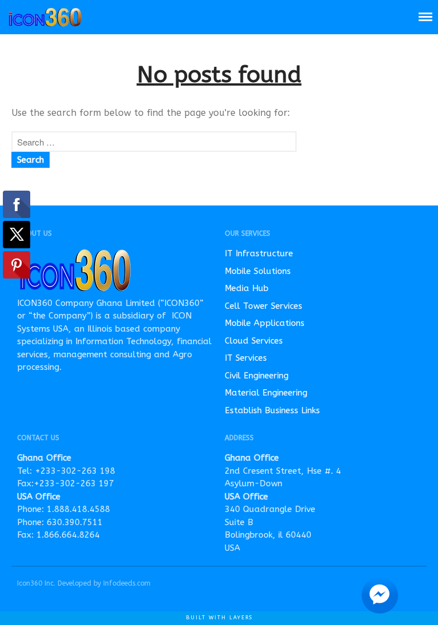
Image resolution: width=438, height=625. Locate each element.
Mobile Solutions (258, 271)
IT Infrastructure (259, 253)
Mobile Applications (265, 323)
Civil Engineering (257, 375)
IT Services (246, 358)
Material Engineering (266, 393)
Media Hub (247, 288)
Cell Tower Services (263, 306)
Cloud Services (254, 341)
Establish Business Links (272, 410)
